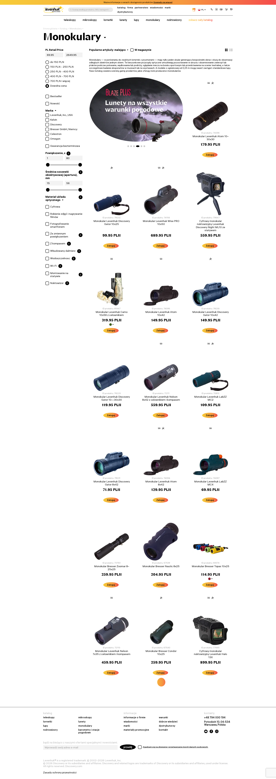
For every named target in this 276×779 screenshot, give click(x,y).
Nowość (55, 103)
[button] (211, 9)
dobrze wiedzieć (168, 721)
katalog (121, 7)
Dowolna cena (58, 85)
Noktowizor (57, 283)
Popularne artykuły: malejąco (107, 50)
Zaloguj (210, 154)
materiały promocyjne (136, 729)
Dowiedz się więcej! (163, 2)
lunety (123, 20)
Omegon (55, 138)
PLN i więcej (60, 81)
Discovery (56, 124)
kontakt (163, 729)
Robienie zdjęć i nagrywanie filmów (66, 215)
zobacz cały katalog (200, 20)
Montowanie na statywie (59, 275)
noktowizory (174, 20)
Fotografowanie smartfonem (59, 225)
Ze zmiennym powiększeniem (59, 235)
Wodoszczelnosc (60, 258)
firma (130, 7)
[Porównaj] (221, 9)
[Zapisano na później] (216, 9)
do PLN (57, 62)
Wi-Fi (53, 265)
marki (168, 7)
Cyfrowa (55, 206)
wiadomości (156, 7)
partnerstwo (141, 7)
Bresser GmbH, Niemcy (63, 129)
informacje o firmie (134, 717)
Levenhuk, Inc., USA (61, 115)
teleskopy (70, 20)
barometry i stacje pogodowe (88, 731)
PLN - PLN (62, 66)
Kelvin (53, 119)
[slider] (47, 164)
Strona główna (50, 28)
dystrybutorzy (125, 12)
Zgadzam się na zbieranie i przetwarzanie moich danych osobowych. (175, 747)
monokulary (153, 20)
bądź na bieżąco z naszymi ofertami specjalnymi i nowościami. (80, 742)
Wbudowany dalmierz (62, 250)
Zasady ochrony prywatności (59, 772)
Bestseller (56, 96)
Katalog (63, 28)
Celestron (56, 134)
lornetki (108, 20)
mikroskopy (90, 20)
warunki (163, 717)
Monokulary (76, 28)
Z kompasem (57, 243)
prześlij (127, 747)
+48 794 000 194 (215, 717)
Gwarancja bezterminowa (65, 146)
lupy (136, 20)
